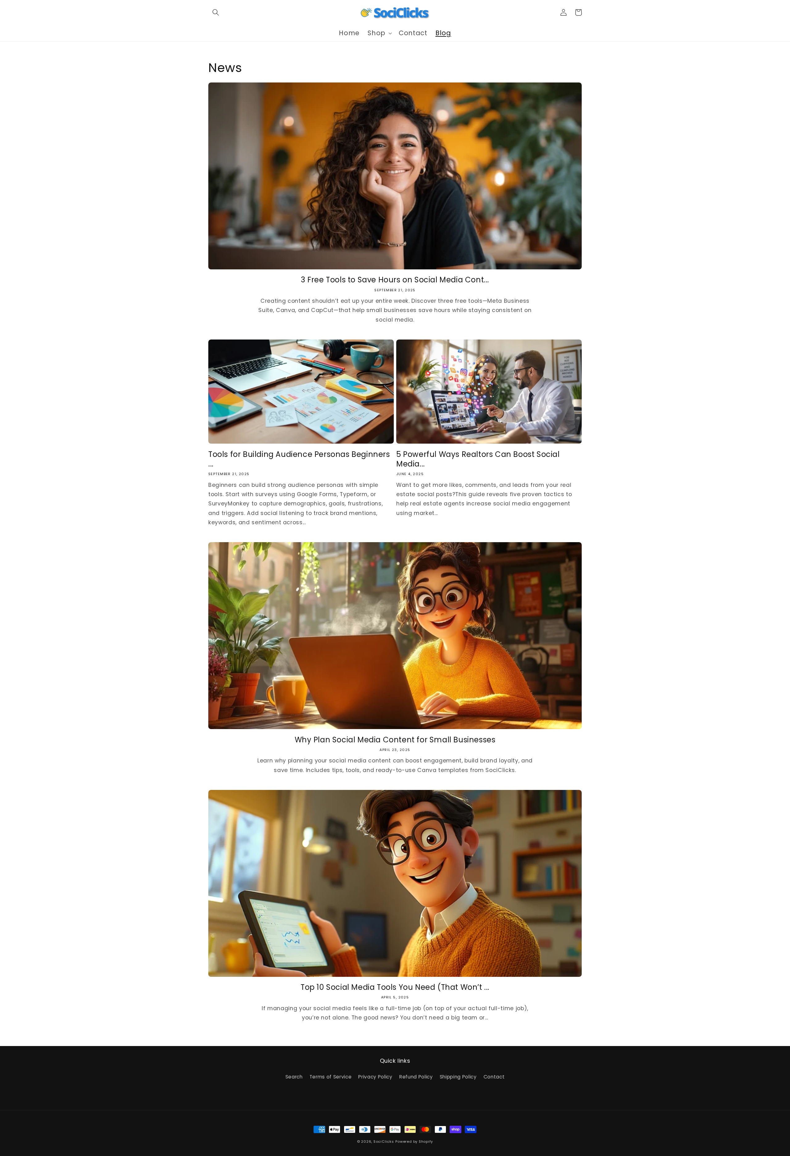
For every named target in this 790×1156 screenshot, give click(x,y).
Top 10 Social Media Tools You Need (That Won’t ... (395, 987)
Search (294, 1077)
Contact (494, 1077)
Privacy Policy (375, 1077)
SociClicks (383, 1141)
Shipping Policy (458, 1077)
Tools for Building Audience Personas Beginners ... (299, 459)
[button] (215, 12)
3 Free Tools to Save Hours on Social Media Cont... (395, 280)
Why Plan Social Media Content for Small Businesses (395, 740)
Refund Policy (416, 1077)
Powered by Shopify (414, 1141)
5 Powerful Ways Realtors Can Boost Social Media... (478, 459)
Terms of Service (331, 1077)
